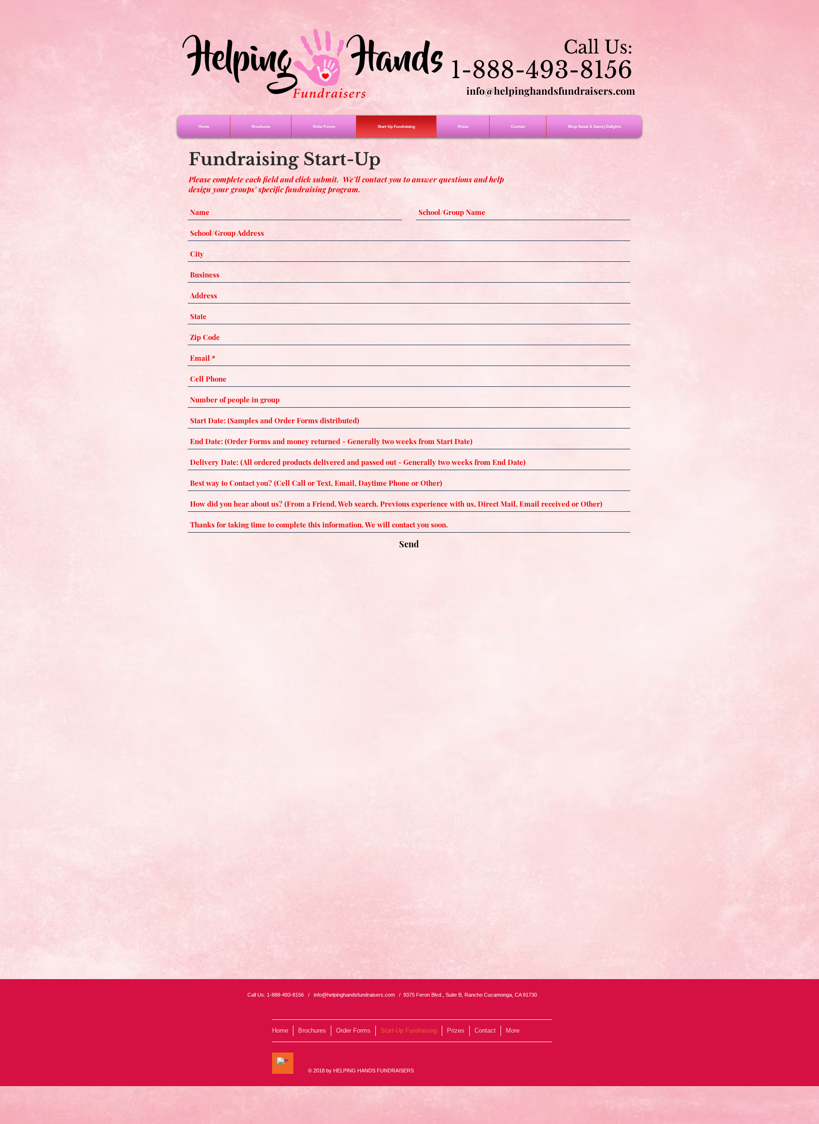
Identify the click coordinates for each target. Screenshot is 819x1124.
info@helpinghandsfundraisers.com (550, 90)
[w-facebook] (283, 1063)
